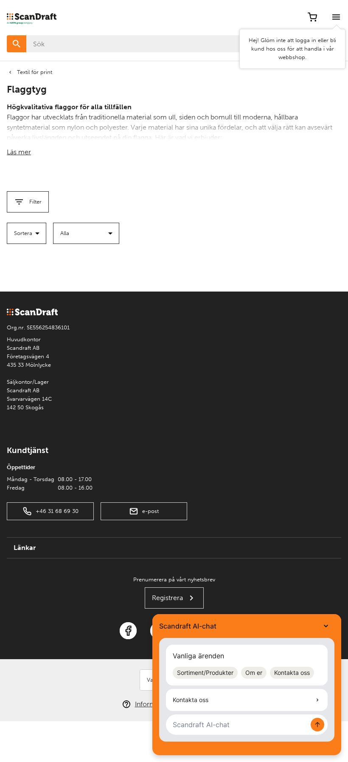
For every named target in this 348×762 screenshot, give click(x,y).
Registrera (167, 598)
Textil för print (34, 72)
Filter (35, 201)
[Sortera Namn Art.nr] (26, 233)
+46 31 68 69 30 (57, 511)
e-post (150, 511)
